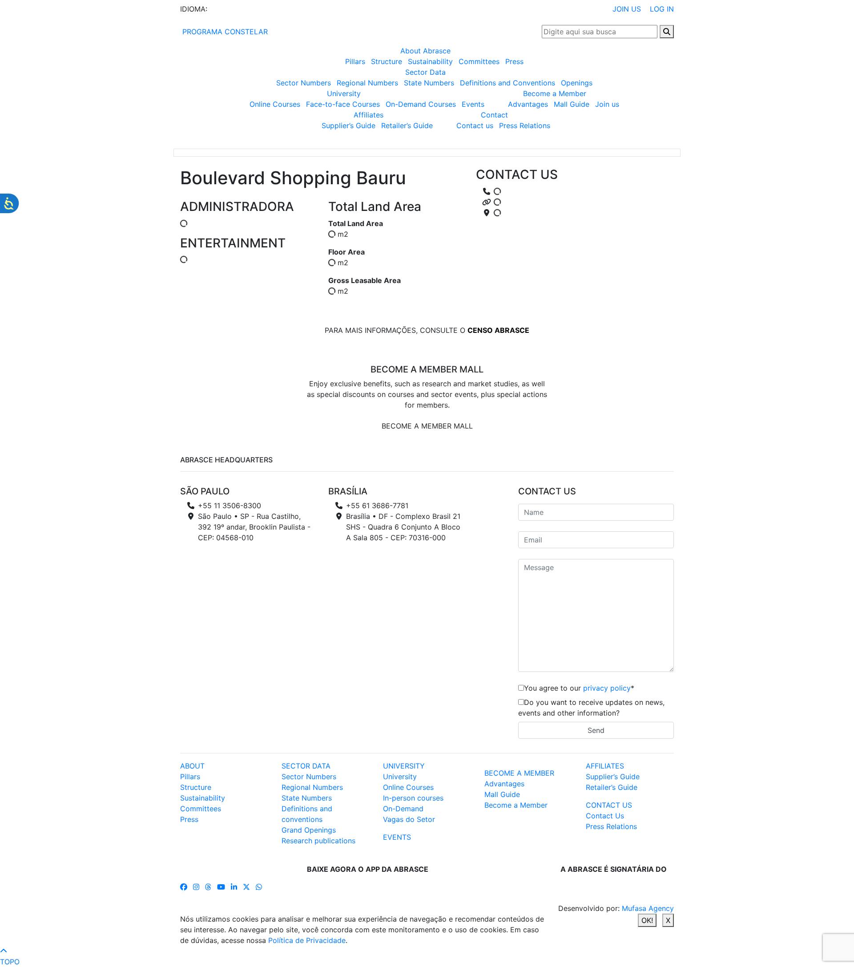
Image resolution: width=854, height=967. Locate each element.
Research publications (318, 840)
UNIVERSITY (404, 765)
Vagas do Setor (409, 819)
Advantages (528, 104)
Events (473, 104)
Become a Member (554, 93)
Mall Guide (571, 104)
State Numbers (429, 82)
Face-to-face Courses (343, 104)
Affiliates (368, 114)
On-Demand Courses (421, 104)
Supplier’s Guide (348, 125)
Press (514, 61)
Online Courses (275, 104)
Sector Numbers (303, 82)
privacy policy (607, 688)
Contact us (474, 125)
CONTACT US (609, 805)
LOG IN (662, 8)
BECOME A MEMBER (519, 773)
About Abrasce (425, 50)
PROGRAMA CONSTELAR (224, 31)
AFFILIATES (605, 765)
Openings (576, 82)
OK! (647, 920)
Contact (494, 114)
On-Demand (403, 808)
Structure (386, 61)
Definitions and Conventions (507, 82)
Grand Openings (309, 829)
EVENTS (397, 837)
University (344, 93)
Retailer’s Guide (407, 125)
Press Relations (524, 125)
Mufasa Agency (648, 908)
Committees (479, 61)
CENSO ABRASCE (498, 330)
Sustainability (430, 61)
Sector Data (425, 72)
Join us (607, 104)
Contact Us (605, 815)
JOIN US (626, 8)
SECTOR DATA (306, 765)
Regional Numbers (367, 82)
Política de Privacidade (307, 940)
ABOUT (192, 765)
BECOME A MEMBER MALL (427, 425)
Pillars (355, 61)
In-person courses (413, 797)
